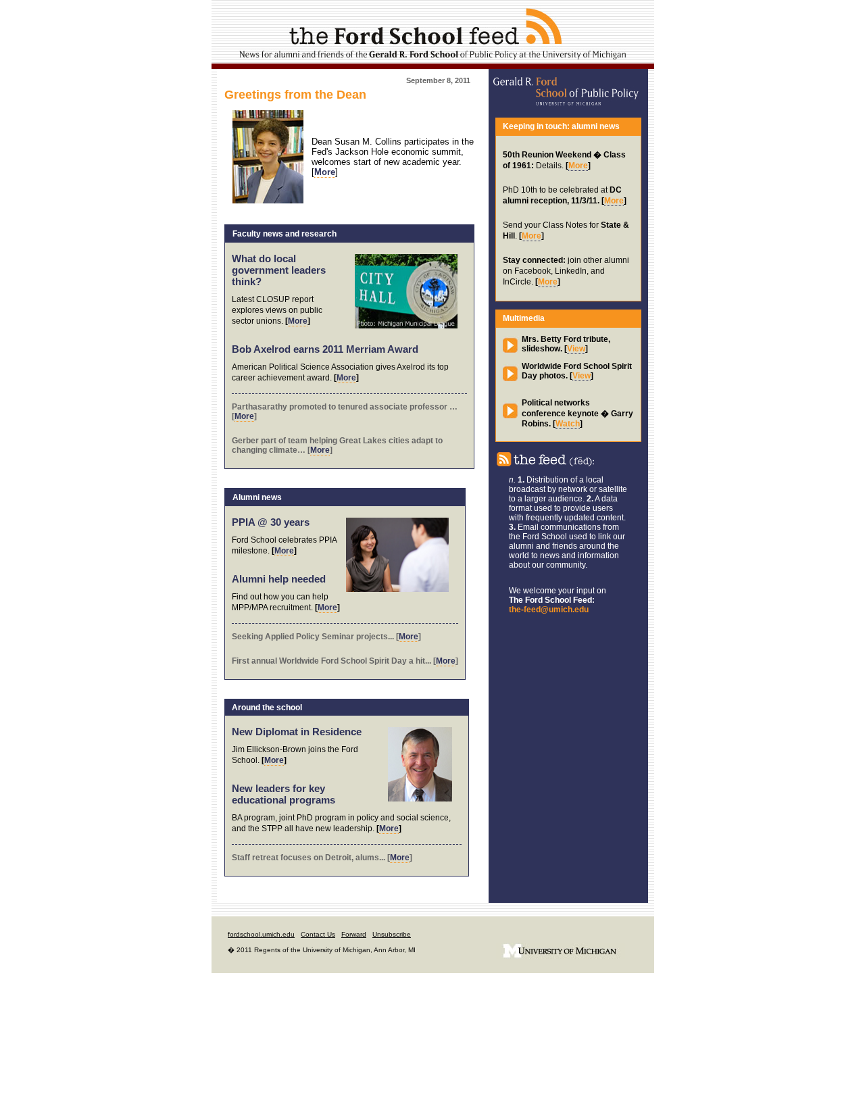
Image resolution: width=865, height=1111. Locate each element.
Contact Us (318, 934)
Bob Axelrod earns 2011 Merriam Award (325, 349)
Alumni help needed (279, 579)
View (576, 348)
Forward (353, 934)
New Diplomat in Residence (297, 731)
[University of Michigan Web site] (560, 968)
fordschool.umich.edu (261, 934)
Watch (567, 423)
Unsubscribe (391, 934)
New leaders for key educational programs (283, 794)
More (297, 321)
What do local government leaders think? (279, 270)
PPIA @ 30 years (271, 522)
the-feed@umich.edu (549, 609)
